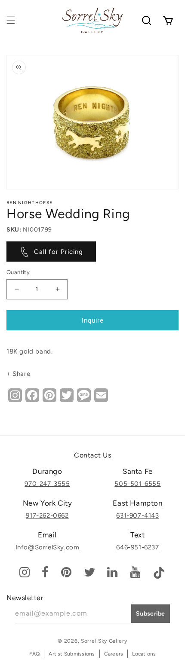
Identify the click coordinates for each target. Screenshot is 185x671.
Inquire (93, 320)
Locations (144, 654)
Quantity (18, 272)
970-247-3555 (47, 484)
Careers (113, 654)
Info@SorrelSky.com (47, 547)
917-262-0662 (47, 515)
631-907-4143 (137, 515)
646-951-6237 (137, 547)
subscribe (150, 613)
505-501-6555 (137, 484)
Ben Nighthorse (29, 202)
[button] (10, 20)
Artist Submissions (72, 654)
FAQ (34, 654)
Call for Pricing (58, 252)
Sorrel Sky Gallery (104, 641)
